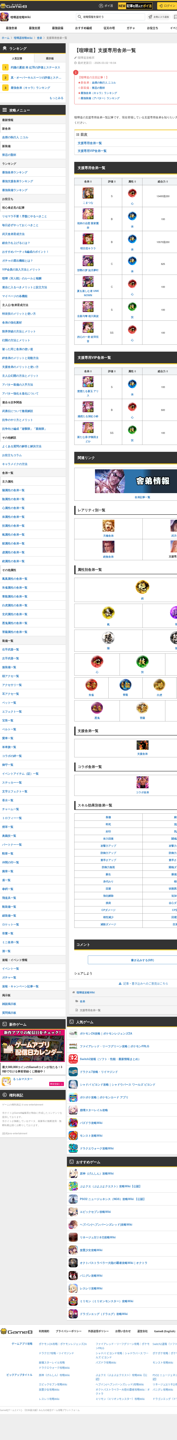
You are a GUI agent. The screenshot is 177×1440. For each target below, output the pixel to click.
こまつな (88, 202)
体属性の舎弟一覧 (13, 517)
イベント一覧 (10, 968)
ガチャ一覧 (9, 977)
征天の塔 (109, 28)
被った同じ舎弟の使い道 (17, 349)
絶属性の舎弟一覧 (13, 561)
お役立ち (152, 28)
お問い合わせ (123, 1331)
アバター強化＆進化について (20, 393)
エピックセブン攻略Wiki (53, 1384)
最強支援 (34, 28)
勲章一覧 (7, 853)
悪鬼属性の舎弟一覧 (14, 623)
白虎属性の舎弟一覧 (14, 605)
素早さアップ (108, 860)
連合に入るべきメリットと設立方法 (24, 287)
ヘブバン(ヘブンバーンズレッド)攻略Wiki (120, 1384)
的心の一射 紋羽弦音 (88, 339)
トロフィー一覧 (12, 818)
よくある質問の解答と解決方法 (21, 446)
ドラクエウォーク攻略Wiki (54, 1368)
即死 (108, 824)
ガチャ (131, 28)
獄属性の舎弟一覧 (13, 543)
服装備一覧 (9, 667)
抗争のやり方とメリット (17, 420)
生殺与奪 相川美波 (88, 316)
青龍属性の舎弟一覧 (14, 596)
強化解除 (108, 896)
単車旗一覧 (9, 747)
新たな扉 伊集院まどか (88, 439)
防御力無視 (108, 867)
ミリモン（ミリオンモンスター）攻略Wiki (120, 1399)
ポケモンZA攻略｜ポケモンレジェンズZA (63, 1344)
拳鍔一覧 (7, 889)
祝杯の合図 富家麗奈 (88, 225)
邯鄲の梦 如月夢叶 (88, 270)
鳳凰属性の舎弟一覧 (14, 578)
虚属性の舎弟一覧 (13, 552)
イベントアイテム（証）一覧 (20, 773)
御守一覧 (7, 765)
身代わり (108, 881)
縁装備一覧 (9, 915)
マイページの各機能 (14, 296)
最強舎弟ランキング (14, 172)
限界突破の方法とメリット (19, 331)
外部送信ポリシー (98, 1331)
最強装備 (57, 28)
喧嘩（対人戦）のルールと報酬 (21, 278)
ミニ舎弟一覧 (10, 942)
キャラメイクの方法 (14, 464)
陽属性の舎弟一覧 (13, 490)
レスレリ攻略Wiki (49, 1399)
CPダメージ (108, 910)
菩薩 (142, 718)
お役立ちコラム (12, 455)
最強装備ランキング (14, 190)
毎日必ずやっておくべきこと (20, 225)
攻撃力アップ (108, 846)
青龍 (125, 695)
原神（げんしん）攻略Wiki (54, 1375)
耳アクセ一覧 (10, 694)
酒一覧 (6, 951)
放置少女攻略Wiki (49, 1390)
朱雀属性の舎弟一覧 (14, 587)
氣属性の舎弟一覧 (13, 534)
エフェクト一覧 (12, 711)
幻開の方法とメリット (16, 340)
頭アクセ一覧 (10, 676)
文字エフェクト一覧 (14, 791)
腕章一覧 (7, 871)
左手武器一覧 (10, 658)
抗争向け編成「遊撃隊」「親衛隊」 (24, 428)
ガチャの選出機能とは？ (17, 260)
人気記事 (17, 58)
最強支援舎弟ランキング (17, 181)
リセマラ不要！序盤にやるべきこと (24, 216)
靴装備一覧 (9, 906)
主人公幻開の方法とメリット (20, 375)
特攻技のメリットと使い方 (19, 313)
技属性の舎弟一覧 (13, 525)
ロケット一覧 (10, 924)
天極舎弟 (108, 535)
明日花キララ (88, 248)
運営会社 (142, 1331)
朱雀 (91, 695)
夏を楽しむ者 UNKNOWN (88, 293)
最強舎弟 (11, 28)
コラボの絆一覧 (12, 756)
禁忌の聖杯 (98, 88)
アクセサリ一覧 (12, 685)
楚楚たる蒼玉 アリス (88, 393)
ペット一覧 (9, 702)
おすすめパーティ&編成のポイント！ (25, 251)
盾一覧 (6, 880)
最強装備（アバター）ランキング (100, 98)
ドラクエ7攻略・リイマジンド (56, 1353)
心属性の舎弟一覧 (13, 508)
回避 (108, 888)
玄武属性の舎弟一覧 (14, 614)
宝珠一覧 (7, 720)
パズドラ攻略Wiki (106, 1362)
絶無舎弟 (108, 556)
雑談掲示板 (9, 1004)
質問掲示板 (9, 1012)
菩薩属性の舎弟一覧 (14, 632)
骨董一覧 (7, 933)
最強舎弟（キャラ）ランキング (99, 93)
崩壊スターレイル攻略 (52, 1362)
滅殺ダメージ (108, 924)
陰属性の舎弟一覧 (13, 499)
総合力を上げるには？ (16, 243)
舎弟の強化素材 (12, 322)
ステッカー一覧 (12, 782)
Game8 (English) (164, 1331)
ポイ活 (108, 6)
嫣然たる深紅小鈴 (88, 416)
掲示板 (50, 58)
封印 (108, 831)
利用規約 (44, 1331)
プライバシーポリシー (69, 1331)
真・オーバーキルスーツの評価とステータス (38, 77)
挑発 (108, 903)
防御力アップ (108, 853)
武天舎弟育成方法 (13, 234)
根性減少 (108, 917)
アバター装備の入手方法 (17, 384)
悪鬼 (97, 718)
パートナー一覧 (12, 844)
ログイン (169, 6)
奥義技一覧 (9, 835)
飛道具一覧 (9, 898)
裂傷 (108, 817)
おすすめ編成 (83, 28)
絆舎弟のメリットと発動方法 (20, 358)
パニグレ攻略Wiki (163, 1390)
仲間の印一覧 (10, 862)
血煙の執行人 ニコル (104, 82)
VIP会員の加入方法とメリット (21, 269)
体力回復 (108, 838)
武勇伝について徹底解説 (17, 411)
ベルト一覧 (9, 729)
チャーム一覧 (10, 809)
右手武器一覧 (10, 649)
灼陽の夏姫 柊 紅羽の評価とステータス (35, 67)
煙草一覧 (7, 827)
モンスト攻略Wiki (163, 1362)
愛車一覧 (7, 738)
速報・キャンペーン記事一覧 (20, 986)
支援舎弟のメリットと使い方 (20, 367)
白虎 (159, 695)
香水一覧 (7, 800)
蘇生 (108, 874)
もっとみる (56, 98)
